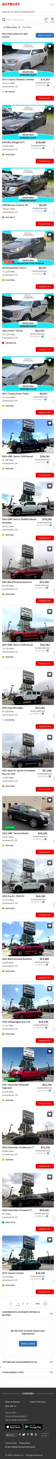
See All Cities (11, 1412)
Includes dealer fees (43, 82)
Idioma (11, 1435)
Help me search (44, 35)
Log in (45, 1435)
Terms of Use (11, 1442)
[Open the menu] (52, 4)
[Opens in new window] (13, 1426)
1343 (37, 1303)
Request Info (44, 98)
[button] (46, 19)
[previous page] (11, 1304)
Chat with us (10, 1405)
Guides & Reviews (37, 1401)
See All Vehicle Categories (17, 1420)
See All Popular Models (16, 1416)
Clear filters (27, 27)
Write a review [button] (28, 1343)
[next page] (45, 1304)
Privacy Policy (24, 1442)
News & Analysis (12, 1401)
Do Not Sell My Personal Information (20, 1446)
